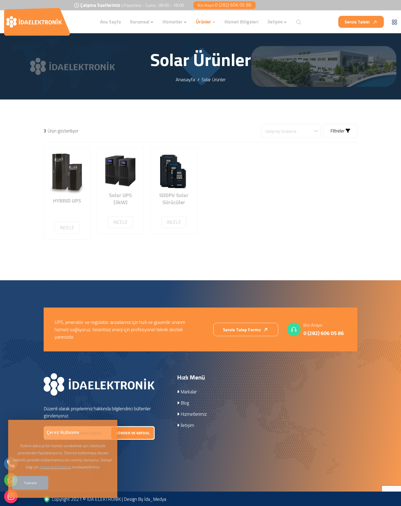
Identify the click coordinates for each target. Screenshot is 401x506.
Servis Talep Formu (242, 329)
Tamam (30, 483)
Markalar (188, 391)
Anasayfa (185, 79)
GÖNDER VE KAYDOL (132, 433)
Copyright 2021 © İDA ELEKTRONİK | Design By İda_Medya (109, 499)
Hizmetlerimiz (193, 414)
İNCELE (67, 227)
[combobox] (291, 131)
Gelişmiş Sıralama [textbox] (280, 131)
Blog (184, 402)
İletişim (186, 425)
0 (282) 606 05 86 (224, 4)
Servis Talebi (358, 22)
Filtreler (338, 130)
